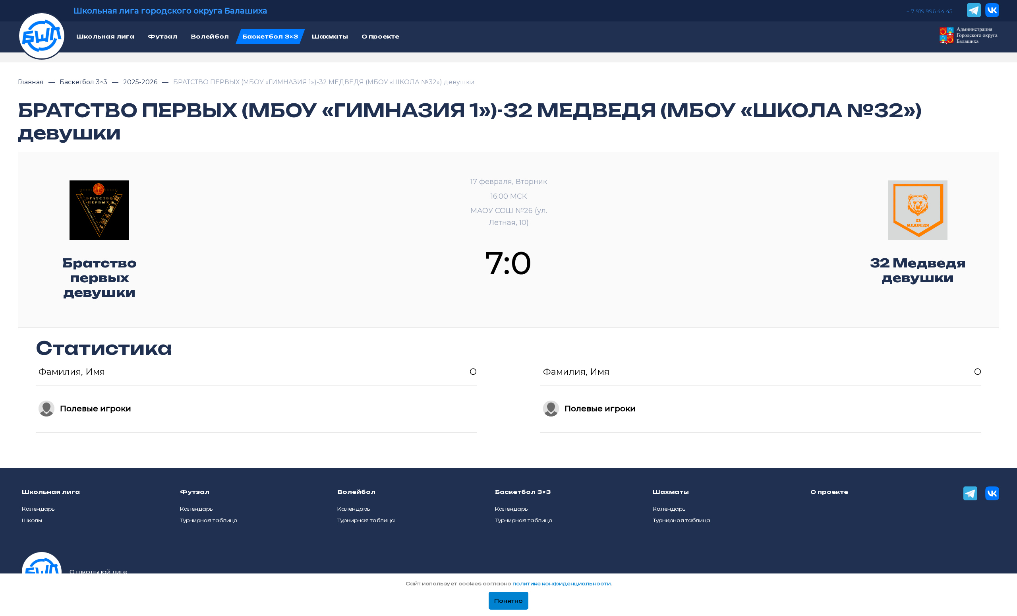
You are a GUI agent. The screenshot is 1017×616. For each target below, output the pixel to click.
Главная (31, 82)
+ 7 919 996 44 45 (929, 11)
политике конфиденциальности (561, 584)
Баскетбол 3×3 (84, 82)
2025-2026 (141, 82)
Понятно (508, 601)
